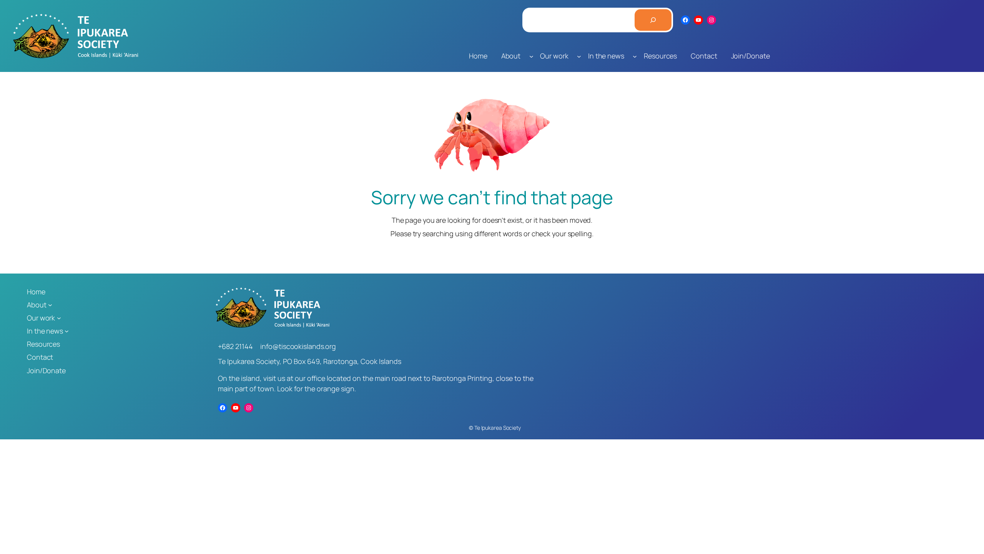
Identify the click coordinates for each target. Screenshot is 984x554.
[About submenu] (531, 56)
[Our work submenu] (579, 56)
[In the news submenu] (635, 56)
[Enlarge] (540, 109)
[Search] (653, 20)
